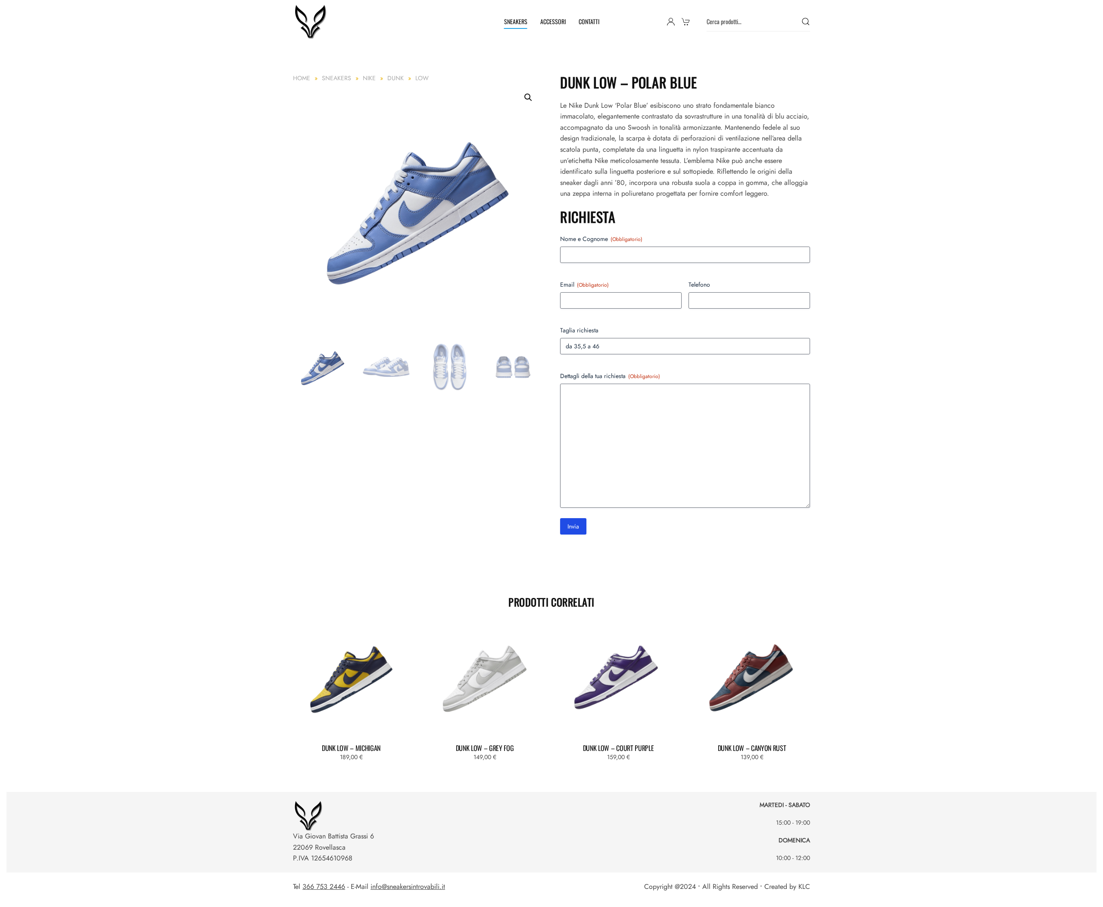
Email (584, 284)
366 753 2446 (323, 886)
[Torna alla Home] (311, 21)
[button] (528, 97)
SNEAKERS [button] (515, 21)
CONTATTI (589, 21)
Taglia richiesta (579, 330)
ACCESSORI (553, 21)
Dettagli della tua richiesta (610, 376)
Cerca (805, 21)
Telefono (699, 284)
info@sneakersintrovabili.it (408, 886)
